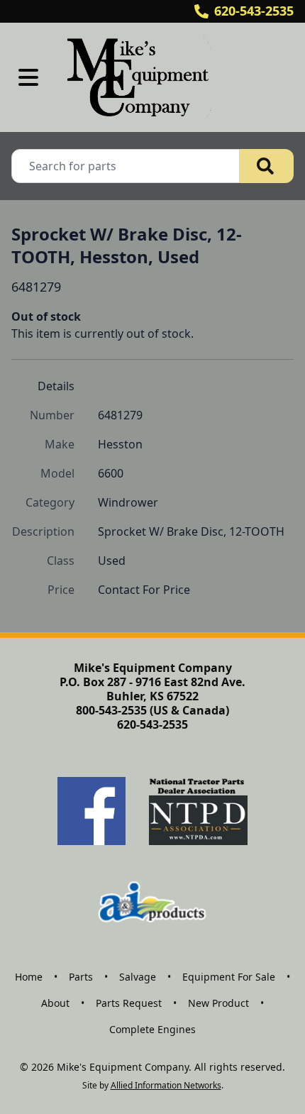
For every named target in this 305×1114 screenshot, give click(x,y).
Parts (81, 976)
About (55, 1003)
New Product (218, 1003)
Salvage (137, 976)
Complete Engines (152, 1029)
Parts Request (129, 1003)
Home (29, 976)
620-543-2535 (254, 10)
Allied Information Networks (166, 1085)
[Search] (267, 166)
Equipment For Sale (228, 976)
